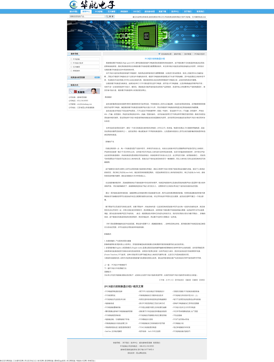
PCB (149, 63)
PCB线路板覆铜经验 (113, 307)
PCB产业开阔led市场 (181, 319)
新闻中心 (86, 11)
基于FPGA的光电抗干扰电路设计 (151, 291)
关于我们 (188, 11)
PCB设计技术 (78, 63)
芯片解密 (111, 11)
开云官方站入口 (31, 361)
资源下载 (162, 11)
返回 (188, 280)
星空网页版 (49, 361)
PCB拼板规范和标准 (113, 315)
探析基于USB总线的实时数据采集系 (153, 311)
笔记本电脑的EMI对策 (181, 327)
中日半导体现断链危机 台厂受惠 (185, 311)
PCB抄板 (99, 11)
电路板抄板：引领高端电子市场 (117, 319)
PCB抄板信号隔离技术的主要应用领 (153, 315)
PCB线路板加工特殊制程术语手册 (152, 323)
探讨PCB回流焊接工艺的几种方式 (152, 303)
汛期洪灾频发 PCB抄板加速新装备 (186, 291)
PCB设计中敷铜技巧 (119, 265)
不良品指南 (177, 315)
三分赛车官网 (18, 361)
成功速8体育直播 (150, 12)
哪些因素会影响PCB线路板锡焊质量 (119, 311)
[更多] (97, 77)
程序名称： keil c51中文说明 (149, 331)
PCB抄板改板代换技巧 (181, 331)
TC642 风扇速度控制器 (147, 327)
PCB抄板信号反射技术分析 (115, 299)
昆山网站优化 (141, 353)
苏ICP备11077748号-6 (146, 350)
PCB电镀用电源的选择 (113, 291)
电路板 (175, 83)
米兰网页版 (71, 361)
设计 (112, 73)
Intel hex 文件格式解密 (113, 331)
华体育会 (91, 361)
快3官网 (41, 361)
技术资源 (187, 54)
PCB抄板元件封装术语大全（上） (186, 295)
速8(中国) (73, 11)
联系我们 (200, 11)
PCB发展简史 (110, 295)
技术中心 (175, 11)
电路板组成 (109, 303)
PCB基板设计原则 (146, 319)
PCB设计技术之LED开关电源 (184, 307)
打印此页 (179, 280)
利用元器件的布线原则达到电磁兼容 (153, 299)
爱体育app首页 (60, 361)
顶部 (195, 280)
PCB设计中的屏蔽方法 (117, 268)
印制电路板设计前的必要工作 (116, 323)
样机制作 (124, 11)
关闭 (202, 280)
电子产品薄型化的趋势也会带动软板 (187, 299)
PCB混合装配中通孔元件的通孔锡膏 (153, 307)
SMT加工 (137, 11)
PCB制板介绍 (178, 323)
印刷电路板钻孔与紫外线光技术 (151, 295)
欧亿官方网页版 (6, 361)
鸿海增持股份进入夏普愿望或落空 (118, 327)
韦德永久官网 (81, 361)
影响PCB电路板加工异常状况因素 (186, 303)
